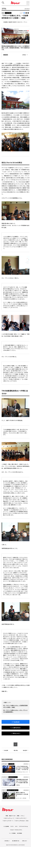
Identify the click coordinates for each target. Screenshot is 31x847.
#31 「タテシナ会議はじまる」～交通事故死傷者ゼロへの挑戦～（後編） (15, 706)
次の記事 (6, 750)
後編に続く (4, 691)
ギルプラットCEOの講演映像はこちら (12, 198)
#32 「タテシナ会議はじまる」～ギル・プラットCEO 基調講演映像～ (15, 711)
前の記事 (25, 750)
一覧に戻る (15, 750)
